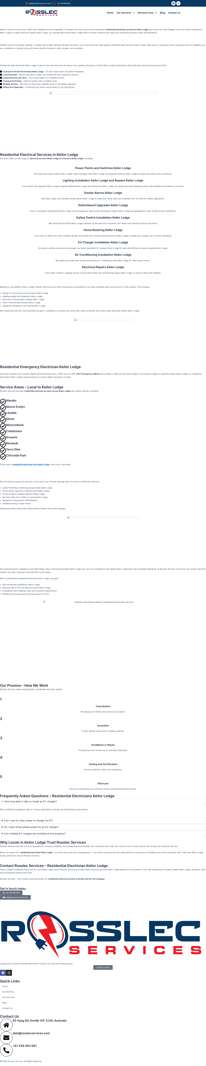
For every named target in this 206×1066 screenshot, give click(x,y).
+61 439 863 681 (25, 1046)
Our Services (123, 12)
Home (110, 12)
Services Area (145, 12)
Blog (162, 12)
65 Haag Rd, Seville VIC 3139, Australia (40, 1020)
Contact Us (7, 1008)
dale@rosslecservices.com (31, 1033)
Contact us (174, 12)
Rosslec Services (15, 1061)
